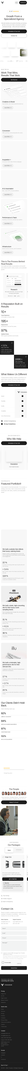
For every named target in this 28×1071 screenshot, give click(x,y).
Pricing (2, 1013)
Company (3, 1017)
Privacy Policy (20, 958)
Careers (3, 1024)
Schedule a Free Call (14, 31)
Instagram (3, 1052)
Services (3, 1011)
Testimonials (4, 1026)
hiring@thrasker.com (5, 1035)
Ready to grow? (14, 802)
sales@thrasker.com (5, 921)
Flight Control (4, 998)
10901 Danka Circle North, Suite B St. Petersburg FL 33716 (5, 1044)
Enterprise (3, 1002)
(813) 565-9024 (4, 923)
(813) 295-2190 (16, 923)
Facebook (3, 1059)
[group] (12, 874)
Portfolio (3, 1015)
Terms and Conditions (6, 1022)
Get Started (14, 79)
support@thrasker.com (18, 921)
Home (2, 1009)
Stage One (3, 993)
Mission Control (4, 1000)
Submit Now (14, 968)
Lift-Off (2, 995)
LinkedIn (3, 1055)
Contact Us (23, 2)
